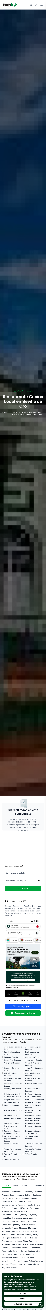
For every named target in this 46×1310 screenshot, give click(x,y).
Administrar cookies (23, 1304)
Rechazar (23, 1299)
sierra (15, 1185)
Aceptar (23, 1293)
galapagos (39, 1185)
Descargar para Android (25, 1013)
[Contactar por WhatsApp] (41, 1305)
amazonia (26, 1185)
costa (6, 1185)
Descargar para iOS (25, 1006)
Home (4, 412)
